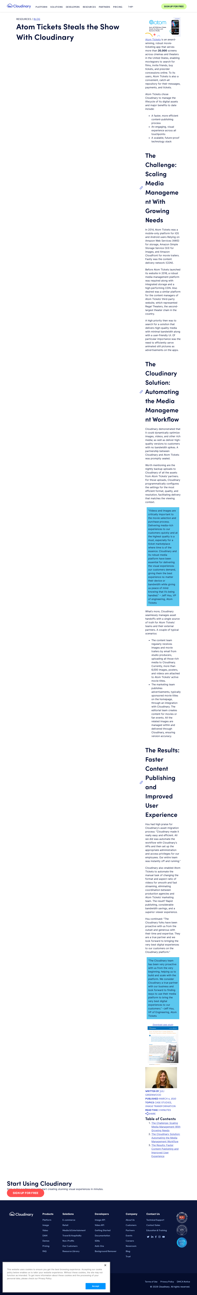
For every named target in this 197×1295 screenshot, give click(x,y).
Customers (131, 1225)
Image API (100, 1219)
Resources (89, 6)
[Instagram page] (159, 1237)
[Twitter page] (148, 1237)
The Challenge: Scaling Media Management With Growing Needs (165, 1126)
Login (130, 6)
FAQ (44, 1251)
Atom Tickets (153, 39)
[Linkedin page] (152, 1237)
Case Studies (163, 1102)
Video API (99, 1225)
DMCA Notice (183, 1281)
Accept (95, 1286)
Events (129, 1235)
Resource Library (70, 1251)
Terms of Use (151, 1281)
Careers (130, 1240)
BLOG (37, 19)
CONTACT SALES (148, 6)
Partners (104, 6)
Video (45, 1230)
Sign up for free (174, 6)
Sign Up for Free (25, 1193)
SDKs (97, 1240)
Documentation (102, 1235)
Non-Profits (68, 1240)
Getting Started (103, 1230)
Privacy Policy (167, 1281)
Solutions (56, 6)
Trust (128, 1256)
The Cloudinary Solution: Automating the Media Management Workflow (162, 391)
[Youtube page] (163, 1236)
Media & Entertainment (74, 1230)
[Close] (105, 1265)
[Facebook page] (156, 1237)
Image (45, 1225)
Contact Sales (153, 1225)
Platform (41, 6)
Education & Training (156, 1230)
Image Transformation (160, 1106)
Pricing (118, 6)
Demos (45, 1240)
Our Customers (69, 1245)
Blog (128, 1251)
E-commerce (68, 1219)
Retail (65, 1225)
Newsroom (131, 1245)
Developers (73, 6)
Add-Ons (99, 1245)
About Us (130, 1219)
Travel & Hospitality (71, 1235)
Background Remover (106, 1251)
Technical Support (155, 1219)
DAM (44, 1235)
